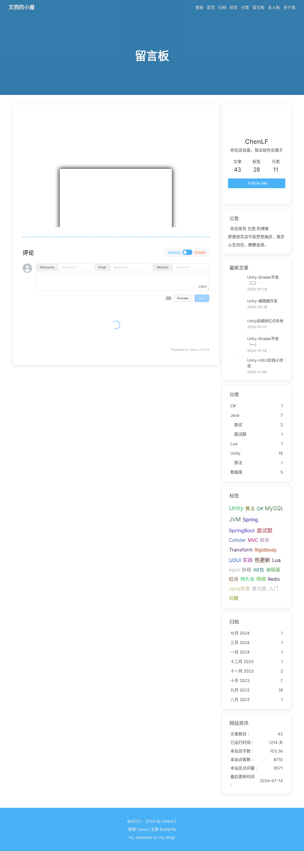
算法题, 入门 (265, 589)
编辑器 (273, 570)
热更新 (262, 560)
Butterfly (168, 829)
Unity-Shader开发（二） (263, 280)
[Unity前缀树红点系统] (236, 324)
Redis (274, 579)
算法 (250, 508)
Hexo (142, 829)
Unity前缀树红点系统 (265, 320)
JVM (235, 519)
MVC (253, 540)
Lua (276, 560)
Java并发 (239, 589)
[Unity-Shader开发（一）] (236, 345)
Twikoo (194, 349)
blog (170, 837)
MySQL (274, 508)
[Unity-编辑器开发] (236, 304)
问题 (233, 598)
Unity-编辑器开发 (262, 301)
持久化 (247, 579)
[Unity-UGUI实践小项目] (236, 366)
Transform (241, 550)
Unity (236, 508)
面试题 (264, 530)
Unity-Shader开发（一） (263, 341)
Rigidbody (266, 550)
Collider (237, 540)
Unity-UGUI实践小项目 (265, 363)
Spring (250, 520)
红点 (233, 579)
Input (234, 570)
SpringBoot (242, 530)
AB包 (258, 570)
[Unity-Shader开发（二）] (236, 283)
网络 (261, 579)
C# (260, 508)
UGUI (235, 560)
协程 (246, 570)
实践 (248, 560)
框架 (264, 540)
